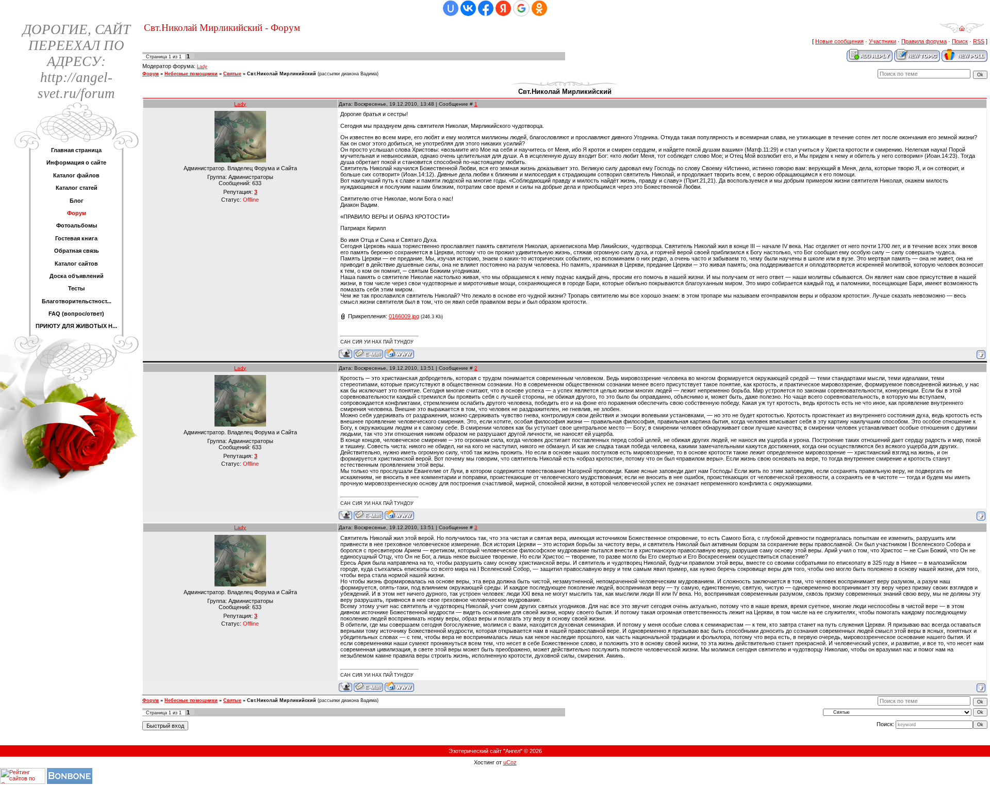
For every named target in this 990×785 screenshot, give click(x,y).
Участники (882, 41)
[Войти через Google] (521, 8)
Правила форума (924, 41)
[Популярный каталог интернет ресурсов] (69, 782)
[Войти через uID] (450, 8)
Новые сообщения (839, 41)
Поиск (960, 41)
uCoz (510, 762)
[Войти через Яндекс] (503, 8)
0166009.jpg (404, 316)
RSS (978, 41)
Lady (202, 66)
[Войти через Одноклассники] (539, 8)
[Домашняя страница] (399, 353)
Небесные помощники (191, 73)
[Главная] (962, 31)
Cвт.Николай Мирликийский (281, 73)
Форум (150, 73)
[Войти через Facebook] (485, 8)
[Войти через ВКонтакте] (468, 8)
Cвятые (232, 73)
